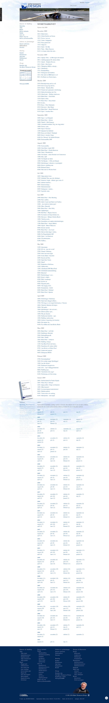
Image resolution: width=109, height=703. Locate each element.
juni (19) (65, 599)
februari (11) (66, 563)
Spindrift (31, 423)
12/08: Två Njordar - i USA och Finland (48, 161)
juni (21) (65, 571)
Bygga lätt (23, 673)
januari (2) (40, 442)
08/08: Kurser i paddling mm (45, 165)
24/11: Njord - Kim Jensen (44, 64)
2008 (38, 576)
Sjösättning (23, 405)
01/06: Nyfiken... (41, 240)
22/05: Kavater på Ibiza (43, 258)
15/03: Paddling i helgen (44, 342)
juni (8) (65, 533)
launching (22, 411)
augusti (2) (79, 419)
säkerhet (30, 417)
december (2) (41, 438)
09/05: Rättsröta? (42, 273)
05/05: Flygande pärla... (43, 283)
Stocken (24, 433)
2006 (38, 595)
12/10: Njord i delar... (43, 98)
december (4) (41, 587)
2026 (38, 410)
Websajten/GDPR (24, 84)
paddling (22, 409)
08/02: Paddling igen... (43, 370)
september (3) (67, 419)
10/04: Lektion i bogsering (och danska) (48, 320)
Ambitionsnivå (24, 665)
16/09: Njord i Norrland (43, 128)
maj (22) (78, 571)
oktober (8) (66, 531)
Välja (21, 27)
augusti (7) (40, 468)
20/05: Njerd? (41, 262)
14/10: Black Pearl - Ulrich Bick (46, 96)
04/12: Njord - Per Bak (43, 47)
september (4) (80, 475)
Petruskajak (32, 411)
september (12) (80, 559)
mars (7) (52, 535)
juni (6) (65, 468)
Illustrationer (76, 660)
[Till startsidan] (31, 6)
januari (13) (79, 582)
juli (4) (39, 431)
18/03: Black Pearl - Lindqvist (45, 339)
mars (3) (52, 479)
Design (75, 651)
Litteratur (41, 672)
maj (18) (78, 580)
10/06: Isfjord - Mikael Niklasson (46, 225)
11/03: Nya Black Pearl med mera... (47, 344)
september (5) (80, 531)
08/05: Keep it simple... (43, 277)
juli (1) (52, 449)
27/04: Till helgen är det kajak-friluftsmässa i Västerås (52, 303)
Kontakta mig (23, 65)
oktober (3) (66, 438)
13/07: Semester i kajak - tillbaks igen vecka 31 (50, 180)
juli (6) (52, 459)
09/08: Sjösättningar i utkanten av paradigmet (49, 163)
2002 (38, 632)
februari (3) (66, 479)
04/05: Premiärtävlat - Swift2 (45, 288)
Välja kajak (24, 653)
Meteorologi (42, 660)
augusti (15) (40, 580)
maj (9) (78, 543)
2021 (38, 455)
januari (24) (79, 610)
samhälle (26, 423)
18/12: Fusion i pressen (43, 38)
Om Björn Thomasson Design (27, 67)
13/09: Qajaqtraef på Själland (45, 131)
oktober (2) (66, 447)
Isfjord (26, 409)
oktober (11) (66, 616)
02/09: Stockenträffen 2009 (44, 139)
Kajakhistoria (42, 665)
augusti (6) (40, 440)
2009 (38, 567)
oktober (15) (66, 587)
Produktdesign (78, 658)
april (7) (39, 535)
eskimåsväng (30, 429)
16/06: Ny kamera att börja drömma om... (48, 215)
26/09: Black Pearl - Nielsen (45, 120)
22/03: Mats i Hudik (42, 337)
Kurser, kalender (24, 31)
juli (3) (52, 412)
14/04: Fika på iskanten (43, 314)
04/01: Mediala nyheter (43, 391)
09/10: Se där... (41, 103)
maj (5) (78, 440)
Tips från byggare (25, 674)
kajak (24, 421)
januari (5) (79, 554)
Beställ (21, 60)
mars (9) (52, 601)
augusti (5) (40, 459)
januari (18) (79, 592)
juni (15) (65, 561)
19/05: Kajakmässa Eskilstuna (45, 264)
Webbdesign (77, 657)
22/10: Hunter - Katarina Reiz (45, 88)
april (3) (39, 489)
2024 (38, 427)
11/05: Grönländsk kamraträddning (46, 271)
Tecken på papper (79, 680)
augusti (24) (40, 608)
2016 (38, 501)
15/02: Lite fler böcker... (43, 363)
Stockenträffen (31, 431)
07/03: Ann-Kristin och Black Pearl (47, 348)
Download (23, 680)
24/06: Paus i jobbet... (43, 200)
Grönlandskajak (24, 427)
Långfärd (41, 656)
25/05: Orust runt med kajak (45, 253)
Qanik (31, 433)
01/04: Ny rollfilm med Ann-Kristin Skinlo (48, 324)
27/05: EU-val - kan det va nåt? (46, 249)
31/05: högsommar (42, 247)
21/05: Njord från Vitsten (44, 260)
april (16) (40, 582)
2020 (38, 464)
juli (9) (52, 487)
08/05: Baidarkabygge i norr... (45, 275)
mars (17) (53, 592)
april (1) (78, 421)
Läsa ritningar (25, 669)
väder (27, 433)
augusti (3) (40, 412)
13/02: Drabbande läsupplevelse (46, 365)
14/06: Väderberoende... (43, 219)
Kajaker (22, 53)
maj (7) (78, 487)
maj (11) (78, 561)
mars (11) (53, 554)
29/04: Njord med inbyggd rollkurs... (47, 301)
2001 (38, 640)
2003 (38, 623)
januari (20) (79, 601)
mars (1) (39, 423)
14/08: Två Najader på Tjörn (45, 159)
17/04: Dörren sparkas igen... (45, 311)
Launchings (32, 409)
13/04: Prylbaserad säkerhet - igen (46, 316)
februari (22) (66, 601)
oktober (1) (53, 429)
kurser (25, 413)
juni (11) (65, 580)
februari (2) (53, 423)
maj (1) (65, 421)
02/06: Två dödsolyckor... (44, 238)
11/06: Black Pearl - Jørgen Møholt (47, 223)
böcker (29, 413)
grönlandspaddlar (24, 437)
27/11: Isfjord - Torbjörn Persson (46, 62)
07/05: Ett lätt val (42, 281)
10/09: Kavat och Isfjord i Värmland (47, 133)
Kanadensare (23, 54)
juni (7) (65, 524)
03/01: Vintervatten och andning (46, 393)
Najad (34, 415)
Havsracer (24, 417)
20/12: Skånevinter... (42, 34)
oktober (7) (66, 625)
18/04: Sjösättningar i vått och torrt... (47, 309)
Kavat (33, 407)
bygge (24, 407)
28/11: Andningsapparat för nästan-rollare (48, 60)
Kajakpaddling (43, 653)
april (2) (39, 461)
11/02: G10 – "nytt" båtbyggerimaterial (47, 367)
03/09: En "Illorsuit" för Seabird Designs (48, 137)
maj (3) (78, 515)
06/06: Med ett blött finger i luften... (47, 232)
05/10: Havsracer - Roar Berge (45, 107)
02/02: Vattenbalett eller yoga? (45, 372)
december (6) (41, 559)
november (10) (54, 569)
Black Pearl (29, 405)
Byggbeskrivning (25, 678)
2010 (38, 557)
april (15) (40, 601)
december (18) (41, 606)
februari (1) (40, 414)
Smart (30, 415)
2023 (38, 436)
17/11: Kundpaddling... (43, 70)
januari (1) (53, 414)
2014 (38, 520)
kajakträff (29, 407)
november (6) (54, 559)
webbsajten (27, 425)
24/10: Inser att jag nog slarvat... (46, 85)
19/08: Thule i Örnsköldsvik (45, 152)
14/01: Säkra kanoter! (43, 387)
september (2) (67, 429)
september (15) (80, 606)
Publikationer (23, 58)
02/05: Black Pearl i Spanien (45, 292)
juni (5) (65, 459)
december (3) (41, 466)
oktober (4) (66, 457)
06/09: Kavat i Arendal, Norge (45, 135)
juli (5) (52, 580)
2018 (38, 483)
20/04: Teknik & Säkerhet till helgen (47, 305)
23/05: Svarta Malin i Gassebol (45, 255)
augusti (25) (40, 599)
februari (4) (66, 489)
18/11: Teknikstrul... (42, 68)
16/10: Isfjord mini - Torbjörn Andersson (48, 94)
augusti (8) (40, 552)
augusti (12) (40, 571)
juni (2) (52, 421)
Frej (34, 405)
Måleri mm (76, 669)
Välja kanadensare (26, 658)
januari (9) (79, 563)
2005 (38, 604)
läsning (27, 415)
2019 (38, 473)
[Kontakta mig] (26, 390)
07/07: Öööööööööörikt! (43, 187)
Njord (21, 407)
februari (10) (66, 610)
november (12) (54, 550)
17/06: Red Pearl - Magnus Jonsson (47, 212)
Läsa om (22, 35)
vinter (30, 435)
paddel (21, 431)
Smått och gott (78, 673)
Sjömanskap (42, 662)
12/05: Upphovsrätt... (43, 266)
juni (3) (65, 505)
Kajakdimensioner (26, 655)
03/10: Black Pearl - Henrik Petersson (47, 109)
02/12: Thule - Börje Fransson (45, 49)
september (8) (80, 587)
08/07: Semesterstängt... (43, 184)
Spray (21, 421)
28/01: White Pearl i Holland (45, 383)
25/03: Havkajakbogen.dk (44, 335)
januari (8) (79, 573)
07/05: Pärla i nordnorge (44, 279)
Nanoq (27, 411)
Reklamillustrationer (79, 664)
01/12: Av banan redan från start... (46, 51)
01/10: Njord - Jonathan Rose (45, 111)
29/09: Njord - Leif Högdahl (45, 118)
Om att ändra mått (26, 671)
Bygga (21, 29)
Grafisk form (77, 655)
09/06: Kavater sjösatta (43, 228)
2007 (38, 585)
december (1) (41, 419)
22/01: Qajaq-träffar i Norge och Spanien (48, 385)
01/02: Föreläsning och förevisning (46, 374)
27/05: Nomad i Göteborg (44, 251)
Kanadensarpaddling (44, 654)
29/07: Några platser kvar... (44, 176)
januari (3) (79, 479)
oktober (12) (66, 578)
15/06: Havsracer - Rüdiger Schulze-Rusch (48, 217)
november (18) (54, 597)
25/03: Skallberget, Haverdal (45, 333)
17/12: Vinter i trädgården (44, 40)
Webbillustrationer (79, 665)
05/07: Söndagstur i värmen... (45, 189)
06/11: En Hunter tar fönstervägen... (47, 77)
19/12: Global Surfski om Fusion (46, 36)
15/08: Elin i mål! (42, 157)
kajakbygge (29, 421)
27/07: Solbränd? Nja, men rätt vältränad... (48, 178)
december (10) (41, 625)
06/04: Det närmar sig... (43, 322)
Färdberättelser (43, 670)
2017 (38, 492)
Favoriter (22, 47)
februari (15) (66, 592)
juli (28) (52, 599)
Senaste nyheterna (24, 44)
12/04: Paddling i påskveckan (45, 318)
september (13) (80, 578)
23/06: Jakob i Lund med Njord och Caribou (49, 202)
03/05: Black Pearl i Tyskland (45, 290)
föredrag (31, 419)
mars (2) (39, 451)
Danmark (22, 419)
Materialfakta (24, 676)
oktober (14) (66, 569)
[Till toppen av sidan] (106, 698)
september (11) (80, 466)
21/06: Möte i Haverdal (43, 206)
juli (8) (52, 468)
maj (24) (78, 589)
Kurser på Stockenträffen (26, 38)
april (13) (40, 573)
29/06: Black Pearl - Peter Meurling (47, 197)
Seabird (22, 435)
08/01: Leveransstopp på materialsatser (47, 389)
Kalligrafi (75, 667)
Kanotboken (77, 678)
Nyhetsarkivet (23, 45)
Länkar (40, 674)
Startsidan (22, 26)
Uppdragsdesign (43, 677)
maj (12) (78, 552)
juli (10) (52, 496)
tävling (26, 419)
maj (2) (78, 412)
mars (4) (52, 470)
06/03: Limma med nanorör (44, 350)
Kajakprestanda (25, 657)
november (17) (54, 625)
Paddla (21, 33)
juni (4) (65, 449)
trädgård (26, 435)
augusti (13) (40, 561)
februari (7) (66, 620)
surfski (21, 425)
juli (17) (52, 589)
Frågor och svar (24, 36)
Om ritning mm (25, 667)
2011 (38, 548)
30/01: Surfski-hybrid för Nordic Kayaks (48, 380)
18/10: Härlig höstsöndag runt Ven (46, 92)
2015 (38, 511)
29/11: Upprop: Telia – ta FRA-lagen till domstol (50, 57)
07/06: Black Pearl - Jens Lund (45, 230)
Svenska (82, 2)
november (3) (54, 494)
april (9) (39, 554)
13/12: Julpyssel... (42, 45)
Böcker (75, 676)
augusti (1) (40, 642)
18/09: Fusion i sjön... (43, 126)
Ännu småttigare (78, 674)
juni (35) (65, 589)
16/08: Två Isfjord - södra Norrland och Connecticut (51, 154)
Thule (34, 417)
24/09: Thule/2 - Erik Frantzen (45, 122)
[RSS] (88, 695)
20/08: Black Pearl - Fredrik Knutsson (47, 150)
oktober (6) (66, 550)
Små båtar (22, 56)
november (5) (41, 429)
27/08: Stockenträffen (43, 146)
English (87, 2)
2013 (38, 529)
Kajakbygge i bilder (26, 75)
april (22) (40, 610)
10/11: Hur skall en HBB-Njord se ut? (47, 75)
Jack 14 (30, 427)
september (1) (80, 634)
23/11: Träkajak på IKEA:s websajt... (47, 66)
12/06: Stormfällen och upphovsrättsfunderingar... (50, 221)
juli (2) (52, 440)
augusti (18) (40, 618)
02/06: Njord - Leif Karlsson (45, 236)
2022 (38, 445)
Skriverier (41, 676)
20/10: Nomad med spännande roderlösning (49, 90)
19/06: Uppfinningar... (43, 210)
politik (25, 431)
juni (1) (65, 412)
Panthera (22, 415)
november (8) (54, 616)
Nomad (21, 423)
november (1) (54, 438)
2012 (38, 539)
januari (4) (40, 433)
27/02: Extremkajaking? (43, 359)
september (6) (80, 457)
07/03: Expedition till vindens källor (47, 346)
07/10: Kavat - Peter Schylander (45, 105)
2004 (38, 614)
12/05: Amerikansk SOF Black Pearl (47, 268)
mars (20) (53, 610)
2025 (38, 417)
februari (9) (66, 554)
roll (21, 417)
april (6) (39, 470)
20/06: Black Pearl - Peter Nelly (46, 208)
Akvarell (76, 671)
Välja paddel (24, 660)
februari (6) (66, 582)
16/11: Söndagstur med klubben (46, 72)
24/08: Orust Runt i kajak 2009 (45, 148)
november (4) (54, 466)
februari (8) (66, 573)
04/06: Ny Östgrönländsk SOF (45, 234)
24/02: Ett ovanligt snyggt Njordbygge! (47, 361)
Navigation (41, 658)
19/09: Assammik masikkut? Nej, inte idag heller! (50, 124)
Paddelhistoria (42, 669)
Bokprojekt (77, 653)
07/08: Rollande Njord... (43, 167)
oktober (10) (66, 606)
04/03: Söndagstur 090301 (44, 352)
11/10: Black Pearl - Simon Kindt (46, 101)
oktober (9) (66, 597)
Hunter (21, 413)
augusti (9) (40, 543)
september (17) (80, 597)
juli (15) (52, 618)
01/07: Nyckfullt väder (43, 191)
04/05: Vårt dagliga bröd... (44, 286)
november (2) (54, 419)
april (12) (40, 592)
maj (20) (78, 599)
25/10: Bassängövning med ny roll (46, 83)
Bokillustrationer (78, 662)
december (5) (41, 494)
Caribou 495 (23, 429)
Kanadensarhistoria (44, 667)
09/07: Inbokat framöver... (44, 182)
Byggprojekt (24, 664)
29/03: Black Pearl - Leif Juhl (45, 331)
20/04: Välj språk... (42, 307)
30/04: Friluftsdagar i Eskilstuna (46, 299)
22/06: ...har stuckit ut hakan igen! (46, 204)
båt (20, 433)
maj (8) (78, 468)
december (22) (41, 597)
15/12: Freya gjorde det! (43, 42)
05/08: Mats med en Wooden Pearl (46, 169)
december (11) (41, 569)
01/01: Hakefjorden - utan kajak (46, 395)
